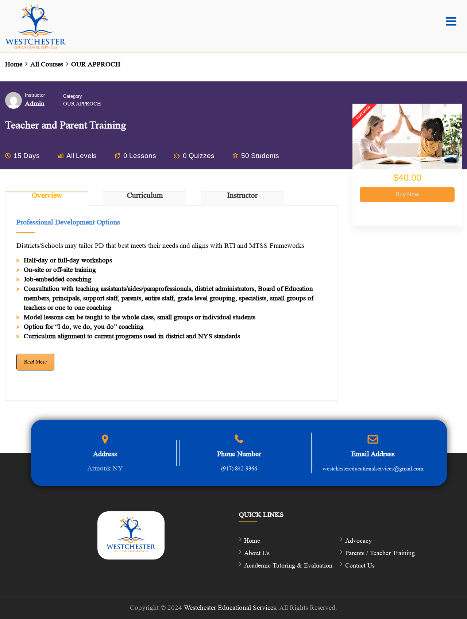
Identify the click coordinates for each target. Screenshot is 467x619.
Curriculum (145, 196)
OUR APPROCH (82, 104)
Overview (47, 196)
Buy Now (407, 194)
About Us (257, 553)
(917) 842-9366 (239, 468)
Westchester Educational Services (230, 607)
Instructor (35, 95)
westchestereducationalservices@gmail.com (373, 468)
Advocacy (358, 540)
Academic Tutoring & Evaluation (288, 565)
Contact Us (360, 565)
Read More (35, 362)
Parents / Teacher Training (380, 553)
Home (252, 540)
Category (72, 96)
